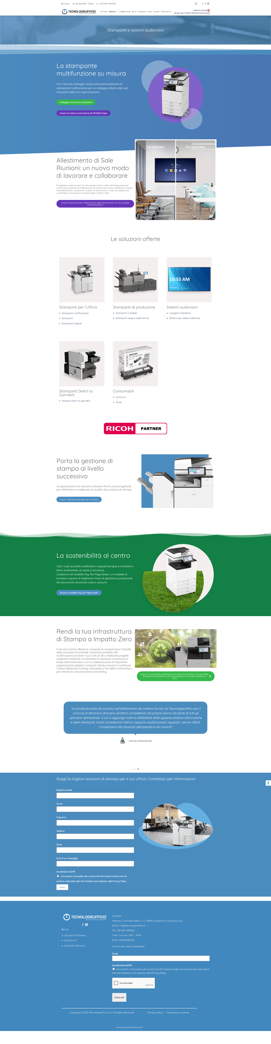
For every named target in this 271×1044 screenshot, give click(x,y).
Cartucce (120, 397)
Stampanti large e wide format (132, 318)
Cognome (61, 817)
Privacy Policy (159, 973)
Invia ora (119, 997)
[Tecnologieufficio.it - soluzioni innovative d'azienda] (78, 11)
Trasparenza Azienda (177, 1012)
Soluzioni (112, 11)
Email (59, 844)
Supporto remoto (200, 10)
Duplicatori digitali (72, 323)
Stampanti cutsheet (126, 312)
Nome (59, 803)
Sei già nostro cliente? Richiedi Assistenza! (190, 13)
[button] (59, 732)
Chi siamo (104, 11)
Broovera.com (135, 1027)
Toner (119, 402)
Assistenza (142, 11)
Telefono (60, 831)
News (150, 11)
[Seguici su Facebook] (202, 4)
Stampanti (67, 318)
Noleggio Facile (124, 11)
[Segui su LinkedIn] (208, 4)
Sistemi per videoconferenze (184, 318)
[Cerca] (196, 4)
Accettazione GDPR (66, 871)
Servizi (134, 11)
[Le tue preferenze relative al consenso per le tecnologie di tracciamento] (268, 783)
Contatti (156, 11)
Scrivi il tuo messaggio (67, 858)
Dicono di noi (166, 11)
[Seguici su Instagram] (205, 4)
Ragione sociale (64, 790)
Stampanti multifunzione (75, 313)
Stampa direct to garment (76, 400)
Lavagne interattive (180, 312)
